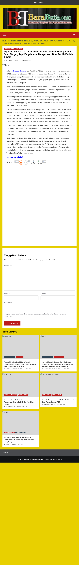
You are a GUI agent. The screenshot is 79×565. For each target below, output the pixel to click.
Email (43, 294)
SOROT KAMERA (9, 48)
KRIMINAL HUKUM (10, 357)
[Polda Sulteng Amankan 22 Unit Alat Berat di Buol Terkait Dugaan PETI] (58, 385)
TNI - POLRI (19, 48)
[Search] (74, 34)
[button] (4, 34)
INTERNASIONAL (9, 432)
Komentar (8, 265)
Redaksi (5, 453)
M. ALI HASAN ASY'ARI (12, 60)
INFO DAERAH (46, 394)
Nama (7, 294)
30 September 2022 (25, 60)
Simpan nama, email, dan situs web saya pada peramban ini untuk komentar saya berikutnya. (35, 315)
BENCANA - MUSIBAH (11, 394)
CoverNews (49, 459)
